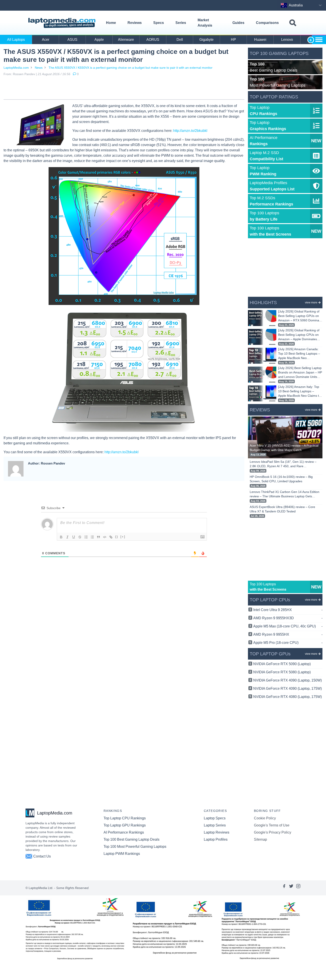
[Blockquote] (98, 537)
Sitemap (260, 839)
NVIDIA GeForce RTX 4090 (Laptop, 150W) (287, 680)
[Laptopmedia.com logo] (63, 23)
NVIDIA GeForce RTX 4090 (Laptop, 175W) (287, 688)
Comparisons (267, 23)
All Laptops (16, 39)
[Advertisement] (124, 89)
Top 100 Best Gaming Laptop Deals (131, 839)
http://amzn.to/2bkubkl (190, 131)
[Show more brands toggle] (319, 39)
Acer (45, 39)
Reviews (135, 23)
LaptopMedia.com (16, 67)
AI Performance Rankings (124, 832)
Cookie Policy (265, 818)
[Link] (111, 537)
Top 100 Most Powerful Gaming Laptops (135, 846)
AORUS (152, 39)
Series (180, 23)
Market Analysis (205, 22)
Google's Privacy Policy (272, 832)
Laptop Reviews (216, 832)
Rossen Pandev (24, 74)
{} (116, 536)
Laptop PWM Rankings (122, 854)
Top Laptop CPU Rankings (125, 818)
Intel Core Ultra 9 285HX (287, 610)
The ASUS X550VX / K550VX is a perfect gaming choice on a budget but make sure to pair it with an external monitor (130, 67)
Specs (158, 23)
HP (233, 39)
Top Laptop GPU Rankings (125, 825)
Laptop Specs (215, 818)
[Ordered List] (86, 537)
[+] (122, 536)
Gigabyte (206, 39)
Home (111, 23)
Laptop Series (215, 825)
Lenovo (287, 39)
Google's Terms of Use (271, 825)
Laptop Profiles (216, 839)
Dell (180, 39)
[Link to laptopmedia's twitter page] (291, 888)
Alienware (126, 39)
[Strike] (80, 537)
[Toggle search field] (293, 23)
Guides (238, 23)
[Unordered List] (92, 537)
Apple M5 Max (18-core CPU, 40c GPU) (287, 626)
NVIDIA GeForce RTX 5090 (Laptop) (282, 664)
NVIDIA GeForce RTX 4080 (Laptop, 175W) (287, 697)
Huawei (260, 39)
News (39, 67)
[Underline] (74, 537)
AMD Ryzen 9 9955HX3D (287, 618)
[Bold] (61, 537)
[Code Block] (105, 537)
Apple (99, 39)
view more (311, 302)
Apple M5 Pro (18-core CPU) (287, 643)
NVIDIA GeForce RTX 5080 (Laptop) (282, 672)
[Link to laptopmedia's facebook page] (284, 888)
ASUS (72, 39)
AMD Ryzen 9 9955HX (287, 634)
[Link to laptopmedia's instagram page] (298, 888)
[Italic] (67, 537)
